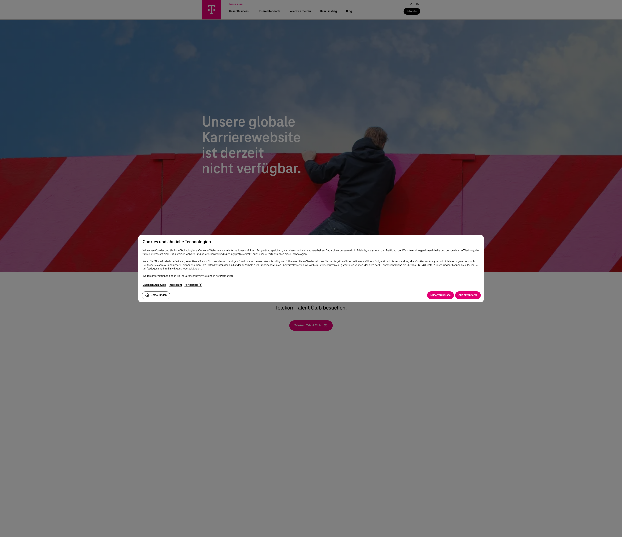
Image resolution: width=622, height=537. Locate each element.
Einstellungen (158, 295)
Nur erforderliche (440, 295)
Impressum (175, 284)
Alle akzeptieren (468, 295)
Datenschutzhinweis (154, 284)
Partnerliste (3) (193, 284)
